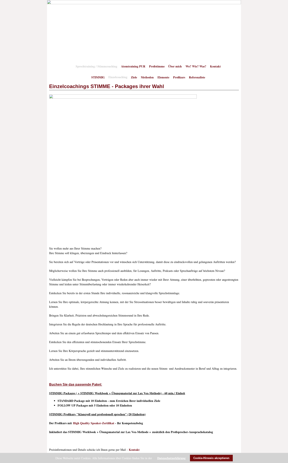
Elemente (163, 77)
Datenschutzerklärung (171, 458)
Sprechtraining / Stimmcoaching (96, 66)
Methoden (147, 77)
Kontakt (215, 66)
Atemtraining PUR (133, 66)
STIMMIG (98, 77)
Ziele (134, 77)
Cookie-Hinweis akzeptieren (211, 458)
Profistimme (157, 66)
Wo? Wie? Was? (196, 66)
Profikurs (179, 77)
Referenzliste (197, 77)
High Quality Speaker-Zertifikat (93, 423)
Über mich (175, 66)
